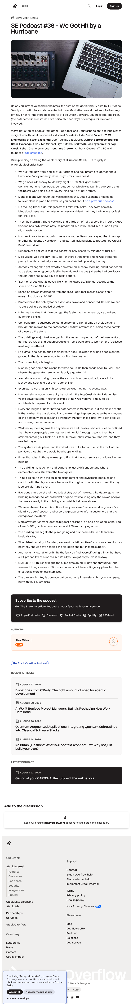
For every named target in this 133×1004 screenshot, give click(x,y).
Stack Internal (15, 866)
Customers (15, 876)
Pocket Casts (73, 615)
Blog (69, 923)
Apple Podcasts (30, 615)
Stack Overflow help (79, 874)
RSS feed (108, 615)
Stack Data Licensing (19, 901)
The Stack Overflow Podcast (30, 663)
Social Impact (15, 956)
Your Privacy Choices (80, 906)
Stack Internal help (78, 879)
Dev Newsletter (76, 928)
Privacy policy (75, 895)
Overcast (52, 615)
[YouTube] (77, 997)
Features (13, 871)
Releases (72, 937)
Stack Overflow (16, 924)
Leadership (13, 942)
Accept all (15, 992)
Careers (11, 952)
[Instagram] (72, 997)
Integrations (16, 890)
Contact (71, 870)
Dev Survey (73, 942)
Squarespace (33, 152)
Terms (70, 890)
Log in (99, 5)
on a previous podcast (99, 201)
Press (9, 947)
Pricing (13, 895)
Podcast (71, 933)
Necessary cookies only (39, 992)
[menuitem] (89, 6)
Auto (76, 989)
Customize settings (18, 998)
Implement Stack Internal (82, 884)
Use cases (14, 881)
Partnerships (14, 913)
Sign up (114, 5)
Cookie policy (75, 900)
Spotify (92, 615)
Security (13, 885)
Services (11, 917)
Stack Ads (12, 906)
